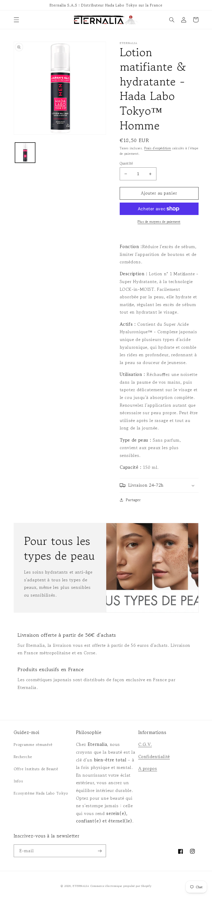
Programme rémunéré (33, 744)
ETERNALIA (81, 886)
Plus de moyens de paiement (159, 221)
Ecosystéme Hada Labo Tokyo (41, 793)
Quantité (126, 163)
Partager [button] (133, 499)
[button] (16, 20)
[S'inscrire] (100, 850)
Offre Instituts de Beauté (36, 768)
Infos (18, 781)
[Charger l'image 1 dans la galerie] (25, 153)
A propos (147, 768)
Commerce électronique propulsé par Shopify (121, 886)
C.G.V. (145, 744)
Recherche (23, 756)
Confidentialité (154, 756)
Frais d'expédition (157, 148)
